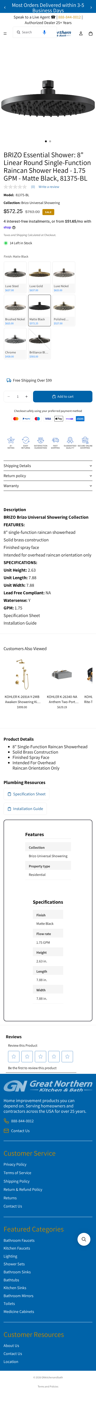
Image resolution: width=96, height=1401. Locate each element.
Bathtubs (11, 1279)
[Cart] (91, 33)
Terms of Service (17, 1172)
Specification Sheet (22, 615)
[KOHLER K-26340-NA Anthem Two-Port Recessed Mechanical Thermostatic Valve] (62, 674)
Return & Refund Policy (23, 1189)
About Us (11, 1345)
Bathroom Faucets (19, 1240)
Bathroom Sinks (17, 1271)
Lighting (10, 1256)
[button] (44, 32)
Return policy (15, 475)
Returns (10, 1197)
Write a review (49, 187)
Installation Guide (20, 623)
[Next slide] (91, 7)
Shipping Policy (16, 1181)
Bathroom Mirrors (18, 1295)
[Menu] (5, 33)
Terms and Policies (48, 1386)
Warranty (11, 485)
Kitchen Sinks (15, 1287)
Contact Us (20, 1130)
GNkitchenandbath (52, 1377)
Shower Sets (14, 1264)
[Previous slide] (5, 7)
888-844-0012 (22, 1120)
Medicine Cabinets (19, 1311)
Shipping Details (17, 465)
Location (11, 1361)
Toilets (9, 1303)
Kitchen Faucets (17, 1248)
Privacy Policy (15, 1164)
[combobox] (35, 32)
